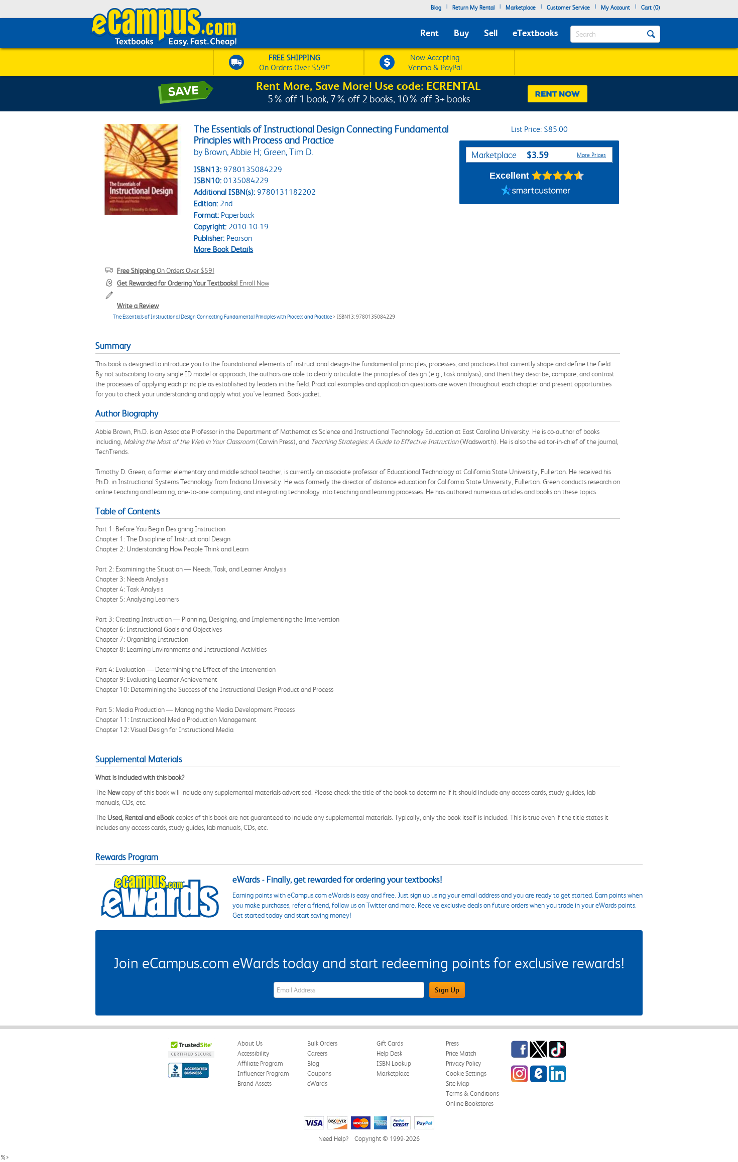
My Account (615, 7)
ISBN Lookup (394, 1063)
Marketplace (521, 7)
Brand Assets (254, 1083)
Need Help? (333, 1138)
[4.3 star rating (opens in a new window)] (558, 176)
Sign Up (447, 990)
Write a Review (138, 306)
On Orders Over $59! (165, 270)
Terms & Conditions (472, 1093)
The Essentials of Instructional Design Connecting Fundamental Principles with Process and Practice (222, 317)
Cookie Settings (466, 1073)
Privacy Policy (463, 1063)
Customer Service (568, 7)
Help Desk (389, 1053)
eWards (317, 1083)
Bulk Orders (322, 1043)
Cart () (650, 7)
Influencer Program (263, 1073)
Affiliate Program (260, 1063)
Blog (436, 7)
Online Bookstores (470, 1103)
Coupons (319, 1073)
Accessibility (253, 1053)
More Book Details (223, 249)
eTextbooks (535, 33)
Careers (317, 1053)
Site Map (457, 1083)
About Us (250, 1043)
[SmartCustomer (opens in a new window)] (536, 192)
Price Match (461, 1053)
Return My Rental (473, 7)
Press (452, 1043)
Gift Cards (390, 1043)
